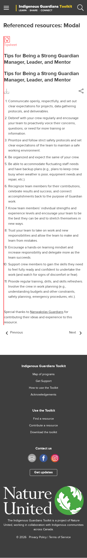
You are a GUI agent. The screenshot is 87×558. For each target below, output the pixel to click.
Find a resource (43, 418)
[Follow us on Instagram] (55, 458)
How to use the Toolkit (43, 388)
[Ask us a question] (32, 458)
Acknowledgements (43, 394)
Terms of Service (60, 537)
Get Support (44, 381)
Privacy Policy (38, 537)
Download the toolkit (43, 432)
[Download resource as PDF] (6, 91)
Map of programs (44, 374)
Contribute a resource (43, 425)
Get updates (43, 472)
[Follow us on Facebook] (43, 458)
